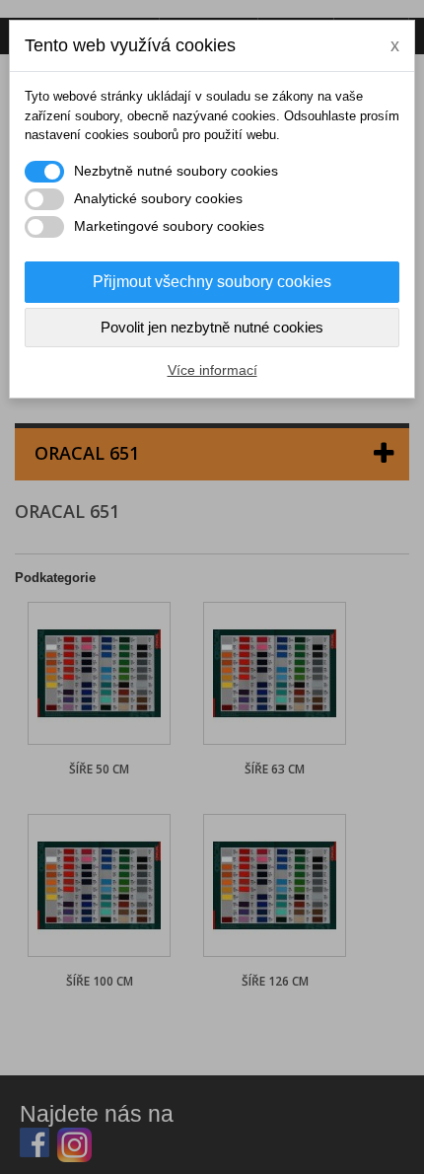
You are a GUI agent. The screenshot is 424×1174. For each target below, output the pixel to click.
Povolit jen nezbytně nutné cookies (212, 327)
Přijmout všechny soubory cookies (212, 281)
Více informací (212, 370)
